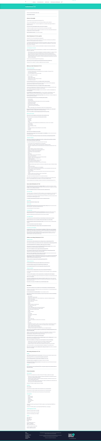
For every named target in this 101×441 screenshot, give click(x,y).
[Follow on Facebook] (72, 0)
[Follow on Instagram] (73, 0)
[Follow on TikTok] (75, 0)
